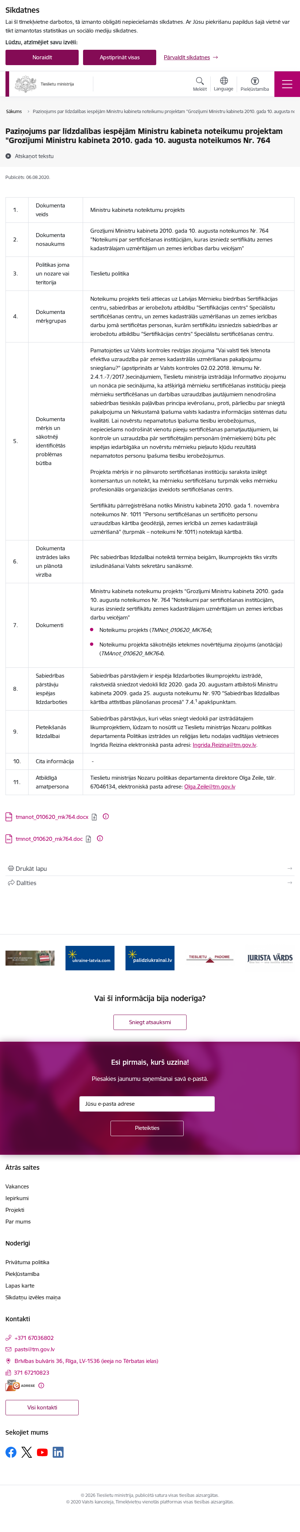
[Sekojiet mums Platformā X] (26, 1452)
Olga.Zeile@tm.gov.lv (209, 786)
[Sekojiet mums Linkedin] (58, 1452)
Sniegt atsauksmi (150, 1022)
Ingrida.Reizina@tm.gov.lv (224, 744)
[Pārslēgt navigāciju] (287, 84)
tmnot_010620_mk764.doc (49, 838)
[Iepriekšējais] (15, 958)
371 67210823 (31, 1372)
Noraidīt (42, 57)
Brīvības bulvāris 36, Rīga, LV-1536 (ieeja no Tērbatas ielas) (86, 1360)
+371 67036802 (34, 1337)
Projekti (14, 1209)
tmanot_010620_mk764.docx (52, 816)
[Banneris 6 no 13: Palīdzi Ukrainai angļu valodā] (90, 957)
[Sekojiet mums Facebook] (10, 1452)
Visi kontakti (42, 1407)
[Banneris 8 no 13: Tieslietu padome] (210, 957)
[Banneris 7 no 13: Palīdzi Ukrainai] (150, 957)
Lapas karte (19, 1285)
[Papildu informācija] (106, 816)
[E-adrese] (20, 1385)
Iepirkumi (17, 1198)
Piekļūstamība (22, 1273)
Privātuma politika (27, 1262)
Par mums (18, 1221)
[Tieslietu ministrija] (44, 84)
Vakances (17, 1186)
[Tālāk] (285, 958)
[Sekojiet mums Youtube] (42, 1451)
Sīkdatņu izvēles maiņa (33, 1297)
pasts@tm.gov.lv (35, 1349)
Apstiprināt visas (120, 57)
